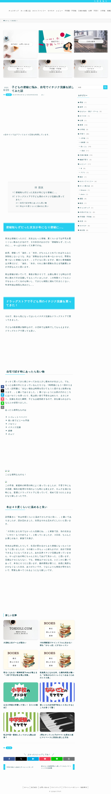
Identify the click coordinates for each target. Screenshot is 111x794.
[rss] (103, 1)
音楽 (85, 151)
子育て (84, 134)
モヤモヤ (85, 226)
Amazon (85, 190)
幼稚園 (85, 142)
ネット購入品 (86, 186)
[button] (9, 759)
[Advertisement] (39, 114)
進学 (83, 107)
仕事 (83, 120)
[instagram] (97, 1)
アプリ (85, 172)
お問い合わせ (44, 787)
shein (84, 194)
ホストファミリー (88, 181)
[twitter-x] (94, 1)
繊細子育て (86, 159)
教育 (83, 125)
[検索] (106, 1)
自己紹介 (34, 787)
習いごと (86, 146)
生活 (83, 221)
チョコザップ (86, 208)
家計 (83, 177)
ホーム (26, 787)
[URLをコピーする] (69, 759)
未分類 (9, 94)
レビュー (85, 164)
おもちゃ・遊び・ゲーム (91, 111)
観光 (83, 203)
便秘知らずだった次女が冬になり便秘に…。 (37, 192)
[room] (100, 1)
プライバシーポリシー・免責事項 (75, 787)
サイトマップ (56, 787)
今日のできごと (87, 212)
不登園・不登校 (87, 217)
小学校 (84, 129)
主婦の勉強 (86, 155)
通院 (83, 198)
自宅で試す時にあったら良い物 (33, 202)
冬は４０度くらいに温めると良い (34, 206)
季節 (83, 102)
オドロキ (85, 116)
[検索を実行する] (105, 87)
